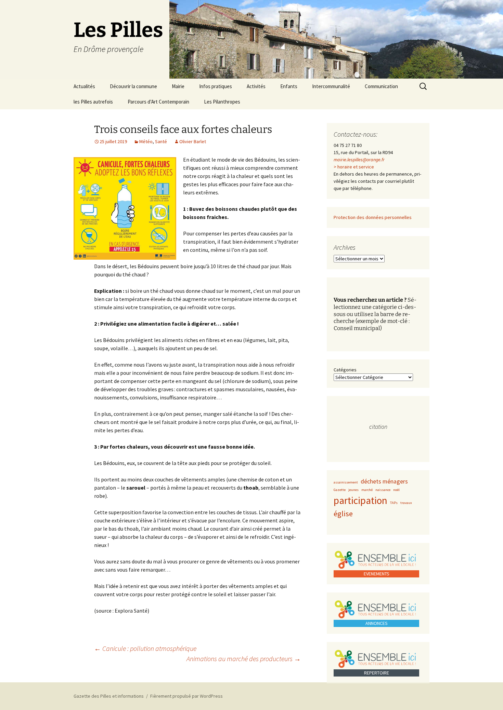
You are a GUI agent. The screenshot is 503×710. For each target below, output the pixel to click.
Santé (161, 141)
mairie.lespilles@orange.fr (359, 159)
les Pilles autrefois (93, 101)
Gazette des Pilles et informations (109, 696)
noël (396, 490)
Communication (381, 86)
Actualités (84, 86)
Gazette (340, 490)
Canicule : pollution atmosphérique (145, 648)
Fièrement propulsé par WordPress (186, 696)
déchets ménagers (384, 481)
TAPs (394, 503)
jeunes (353, 490)
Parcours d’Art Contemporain (158, 101)
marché (367, 490)
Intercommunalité (331, 86)
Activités (256, 86)
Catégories (345, 370)
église (343, 513)
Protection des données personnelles (373, 217)
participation (360, 500)
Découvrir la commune (133, 86)
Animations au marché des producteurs (243, 658)
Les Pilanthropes (222, 101)
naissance (382, 490)
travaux (406, 503)
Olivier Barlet (192, 141)
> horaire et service (354, 167)
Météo (146, 141)
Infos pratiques (215, 86)
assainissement (346, 482)
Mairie (178, 86)
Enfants (288, 86)
